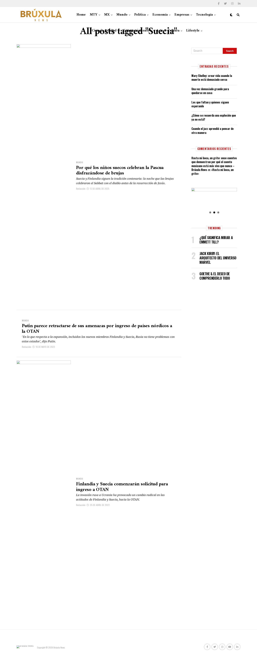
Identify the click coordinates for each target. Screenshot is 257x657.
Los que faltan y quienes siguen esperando (210, 104)
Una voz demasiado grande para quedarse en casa (210, 91)
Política (140, 15)
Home (81, 15)
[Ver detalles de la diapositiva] (214, 198)
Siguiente (232, 197)
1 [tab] (210, 212)
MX (107, 15)
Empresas (181, 15)
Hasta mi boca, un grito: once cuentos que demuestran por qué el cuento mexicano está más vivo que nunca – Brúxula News (214, 164)
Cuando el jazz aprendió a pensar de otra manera (212, 131)
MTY (93, 15)
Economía (160, 15)
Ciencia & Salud (104, 31)
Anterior (195, 197)
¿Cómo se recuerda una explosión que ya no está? (213, 117)
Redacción (80, 188)
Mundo (121, 15)
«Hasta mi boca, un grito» (212, 172)
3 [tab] (218, 212)
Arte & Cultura (167, 31)
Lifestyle (192, 31)
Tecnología (204, 15)
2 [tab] (214, 212)
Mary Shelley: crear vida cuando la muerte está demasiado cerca (211, 78)
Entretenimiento (136, 31)
